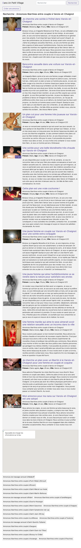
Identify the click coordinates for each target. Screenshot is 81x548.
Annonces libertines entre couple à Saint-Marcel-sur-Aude (25, 489)
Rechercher (72, 3)
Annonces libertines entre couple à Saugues (19, 526)
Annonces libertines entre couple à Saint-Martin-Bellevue (25, 493)
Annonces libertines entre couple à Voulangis (20, 539)
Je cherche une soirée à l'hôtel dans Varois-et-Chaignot (47, 20)
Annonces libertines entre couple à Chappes (60, 506)
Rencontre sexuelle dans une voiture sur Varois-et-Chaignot (49, 65)
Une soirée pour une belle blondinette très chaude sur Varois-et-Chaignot (48, 149)
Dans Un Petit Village (13, 3)
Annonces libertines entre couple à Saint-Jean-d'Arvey (23, 514)
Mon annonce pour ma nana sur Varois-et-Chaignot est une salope (49, 397)
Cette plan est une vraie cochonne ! (41, 188)
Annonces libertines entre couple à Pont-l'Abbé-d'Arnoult (24, 481)
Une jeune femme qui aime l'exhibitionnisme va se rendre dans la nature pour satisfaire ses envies (48, 275)
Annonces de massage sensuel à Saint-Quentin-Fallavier (24, 522)
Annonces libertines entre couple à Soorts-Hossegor (23, 502)
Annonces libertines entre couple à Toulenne (56, 518)
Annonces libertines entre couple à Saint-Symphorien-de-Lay (26, 510)
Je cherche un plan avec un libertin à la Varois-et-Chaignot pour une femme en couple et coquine (48, 361)
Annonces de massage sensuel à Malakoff (18, 477)
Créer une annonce (11, 9)
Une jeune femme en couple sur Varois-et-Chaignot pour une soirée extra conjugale (49, 232)
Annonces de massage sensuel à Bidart (18, 497)
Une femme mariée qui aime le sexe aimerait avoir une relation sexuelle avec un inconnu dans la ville (48, 323)
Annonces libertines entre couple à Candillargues (52, 497)
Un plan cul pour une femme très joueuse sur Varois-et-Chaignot (50, 115)
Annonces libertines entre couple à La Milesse (20, 518)
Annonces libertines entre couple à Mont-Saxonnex (22, 506)
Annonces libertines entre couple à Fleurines (56, 539)
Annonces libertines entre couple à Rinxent (19, 485)
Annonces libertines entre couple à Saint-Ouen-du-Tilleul (24, 530)
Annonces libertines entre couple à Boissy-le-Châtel (23, 535)
